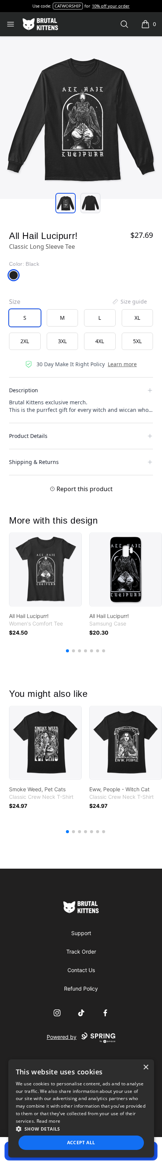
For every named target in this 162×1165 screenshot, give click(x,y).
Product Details (28, 435)
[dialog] (81, 1108)
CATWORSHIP (68, 6)
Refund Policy (81, 988)
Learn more (122, 364)
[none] (129, 301)
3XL (62, 341)
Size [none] (14, 301)
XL (137, 317)
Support (81, 933)
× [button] (145, 1067)
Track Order (81, 951)
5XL (137, 341)
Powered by (61, 1037)
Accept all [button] (81, 1142)
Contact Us (81, 970)
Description (23, 390)
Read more (49, 1121)
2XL (24, 341)
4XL (99, 341)
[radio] (25, 318)
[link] (45, 569)
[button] (81, 1129)
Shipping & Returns (34, 461)
